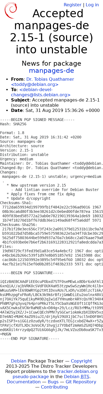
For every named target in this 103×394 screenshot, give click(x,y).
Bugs (53, 381)
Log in (92, 4)
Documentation (24, 381)
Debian (18, 361)
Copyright (81, 361)
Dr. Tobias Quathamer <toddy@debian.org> (42, 82)
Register (73, 4)
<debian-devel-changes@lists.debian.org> (41, 92)
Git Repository (81, 381)
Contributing (54, 387)
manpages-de (51, 70)
